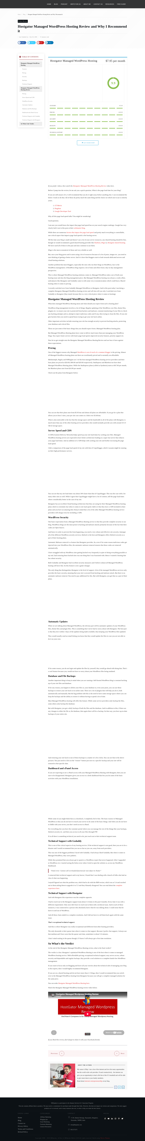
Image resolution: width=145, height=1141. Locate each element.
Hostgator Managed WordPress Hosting (30, 64)
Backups (24, 80)
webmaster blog (79, 228)
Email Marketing (45, 1122)
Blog (19, 1120)
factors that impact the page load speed (80, 232)
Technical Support (27, 84)
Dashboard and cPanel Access (30, 112)
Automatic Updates (27, 105)
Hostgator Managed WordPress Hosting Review (89, 186)
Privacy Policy (23, 1126)
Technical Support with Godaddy (31, 116)
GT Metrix (58, 205)
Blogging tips (44, 1119)
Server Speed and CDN (28, 97)
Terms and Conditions (25, 1129)
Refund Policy (23, 1132)
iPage (103, 243)
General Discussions (45, 1126)
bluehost (97, 243)
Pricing (24, 73)
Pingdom (58, 208)
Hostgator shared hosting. (117, 243)
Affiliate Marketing (45, 1117)
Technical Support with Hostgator (31, 120)
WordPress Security (27, 101)
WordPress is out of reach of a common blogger (93, 352)
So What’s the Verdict (27, 124)
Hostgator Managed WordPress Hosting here (73, 983)
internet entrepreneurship (93, 1081)
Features (24, 69)
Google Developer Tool (63, 211)
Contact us (21, 1123)
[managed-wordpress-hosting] (75, 83)
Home (20, 1118)
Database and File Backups (29, 108)
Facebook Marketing (46, 1124)
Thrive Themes (105, 1138)
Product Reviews (22, 21)
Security (24, 76)
